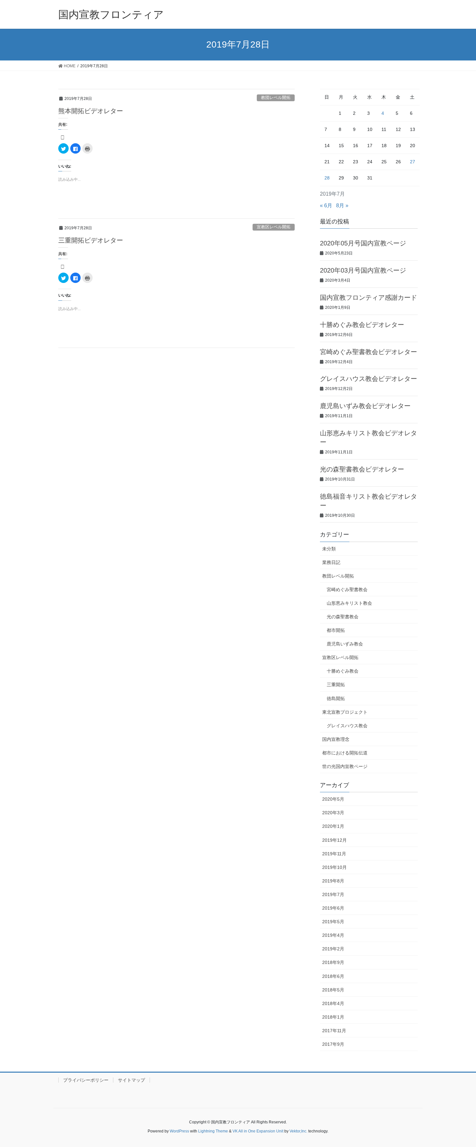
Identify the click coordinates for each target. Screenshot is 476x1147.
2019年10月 (334, 867)
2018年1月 (333, 1017)
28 (327, 177)
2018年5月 (333, 989)
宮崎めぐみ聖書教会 (347, 589)
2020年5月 (333, 799)
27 (412, 161)
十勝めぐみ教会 (342, 671)
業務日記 (331, 562)
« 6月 (326, 205)
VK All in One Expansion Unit (257, 1131)
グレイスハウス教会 (347, 725)
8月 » (342, 205)
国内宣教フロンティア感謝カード (368, 297)
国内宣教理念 (335, 739)
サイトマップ (131, 1080)
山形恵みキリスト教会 (349, 603)
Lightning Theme (213, 1131)
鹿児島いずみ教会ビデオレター (365, 405)
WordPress (179, 1131)
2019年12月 (334, 840)
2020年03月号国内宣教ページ (363, 270)
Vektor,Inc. (298, 1131)
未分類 (329, 548)
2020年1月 (333, 826)
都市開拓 (336, 630)
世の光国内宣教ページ (345, 766)
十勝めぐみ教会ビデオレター (362, 324)
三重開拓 (336, 684)
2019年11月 (334, 853)
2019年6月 (333, 908)
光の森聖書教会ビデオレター (362, 469)
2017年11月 (334, 1030)
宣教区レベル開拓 (273, 226)
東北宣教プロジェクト (345, 712)
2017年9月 (333, 1044)
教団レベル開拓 (275, 97)
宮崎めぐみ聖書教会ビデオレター (368, 351)
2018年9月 (333, 962)
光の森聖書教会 (342, 616)
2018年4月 (333, 1003)
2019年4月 (333, 935)
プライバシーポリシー (85, 1080)
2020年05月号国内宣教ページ (363, 243)
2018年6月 (333, 976)
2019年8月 (333, 880)
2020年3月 (333, 812)
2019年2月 (333, 948)
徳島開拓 (336, 698)
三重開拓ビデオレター (90, 240)
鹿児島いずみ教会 (345, 643)
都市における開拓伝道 (345, 752)
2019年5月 (333, 921)
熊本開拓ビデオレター (90, 110)
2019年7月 (333, 894)
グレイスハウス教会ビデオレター (368, 378)
